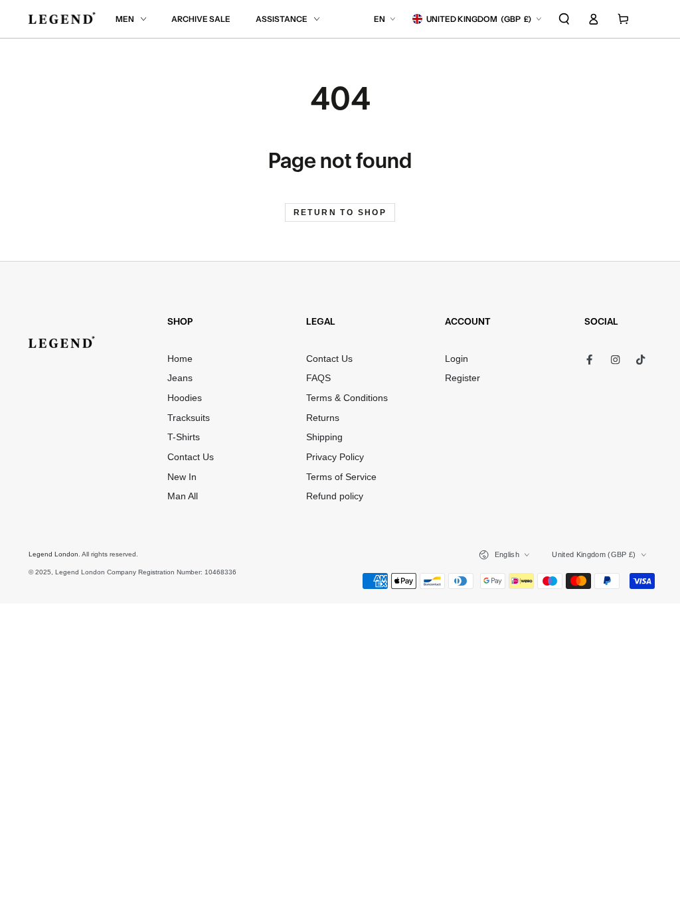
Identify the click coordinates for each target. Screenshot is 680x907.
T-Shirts (183, 437)
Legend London (53, 554)
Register (462, 378)
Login (456, 359)
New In (182, 477)
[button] (564, 19)
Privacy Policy (335, 457)
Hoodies (184, 398)
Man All (182, 496)
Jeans (180, 378)
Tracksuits (188, 418)
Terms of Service (341, 477)
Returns (322, 418)
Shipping (324, 437)
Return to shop (340, 212)
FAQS (318, 378)
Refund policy (334, 496)
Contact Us (190, 457)
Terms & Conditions (347, 398)
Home (180, 359)
